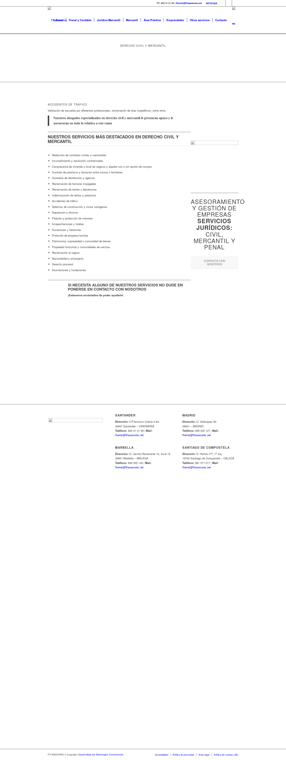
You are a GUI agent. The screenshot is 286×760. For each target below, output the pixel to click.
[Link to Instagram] (229, 3)
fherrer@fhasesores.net (189, 3)
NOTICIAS (211, 3)
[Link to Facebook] (222, 3)
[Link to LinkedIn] (235, 3)
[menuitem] (210, 3)
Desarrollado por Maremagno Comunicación (101, 754)
